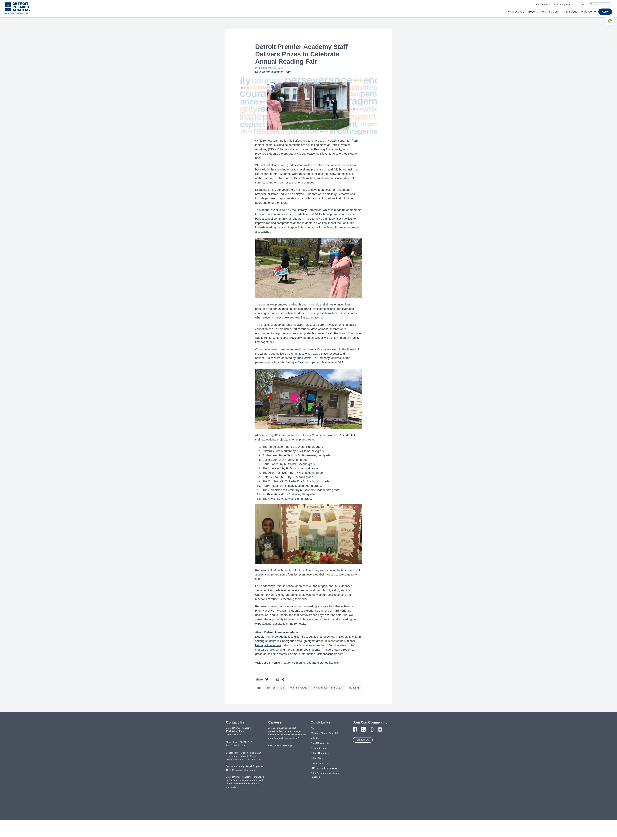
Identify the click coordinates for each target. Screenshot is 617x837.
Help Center (589, 11)
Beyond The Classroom (543, 11)
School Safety (318, 758)
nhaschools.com (332, 654)
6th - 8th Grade (298, 687)
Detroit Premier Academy (271, 636)
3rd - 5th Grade (275, 687)
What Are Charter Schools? (324, 733)
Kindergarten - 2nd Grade (328, 687)
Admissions (570, 11)
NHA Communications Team (273, 72)
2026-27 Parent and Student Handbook (325, 775)
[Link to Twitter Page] (363, 729)
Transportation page (244, 770)
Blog (313, 728)
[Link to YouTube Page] (380, 729)
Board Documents (320, 743)
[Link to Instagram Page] (372, 729)
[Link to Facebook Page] (355, 729)
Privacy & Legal (318, 748)
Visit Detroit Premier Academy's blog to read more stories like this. (297, 662)
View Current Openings (280, 745)
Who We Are (516, 11)
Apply (605, 11)
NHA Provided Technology (324, 768)
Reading (354, 687)
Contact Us (362, 739)
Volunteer (315, 738)
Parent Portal (543, 4)
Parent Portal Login (320, 763)
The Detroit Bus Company (313, 358)
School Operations (320, 753)
